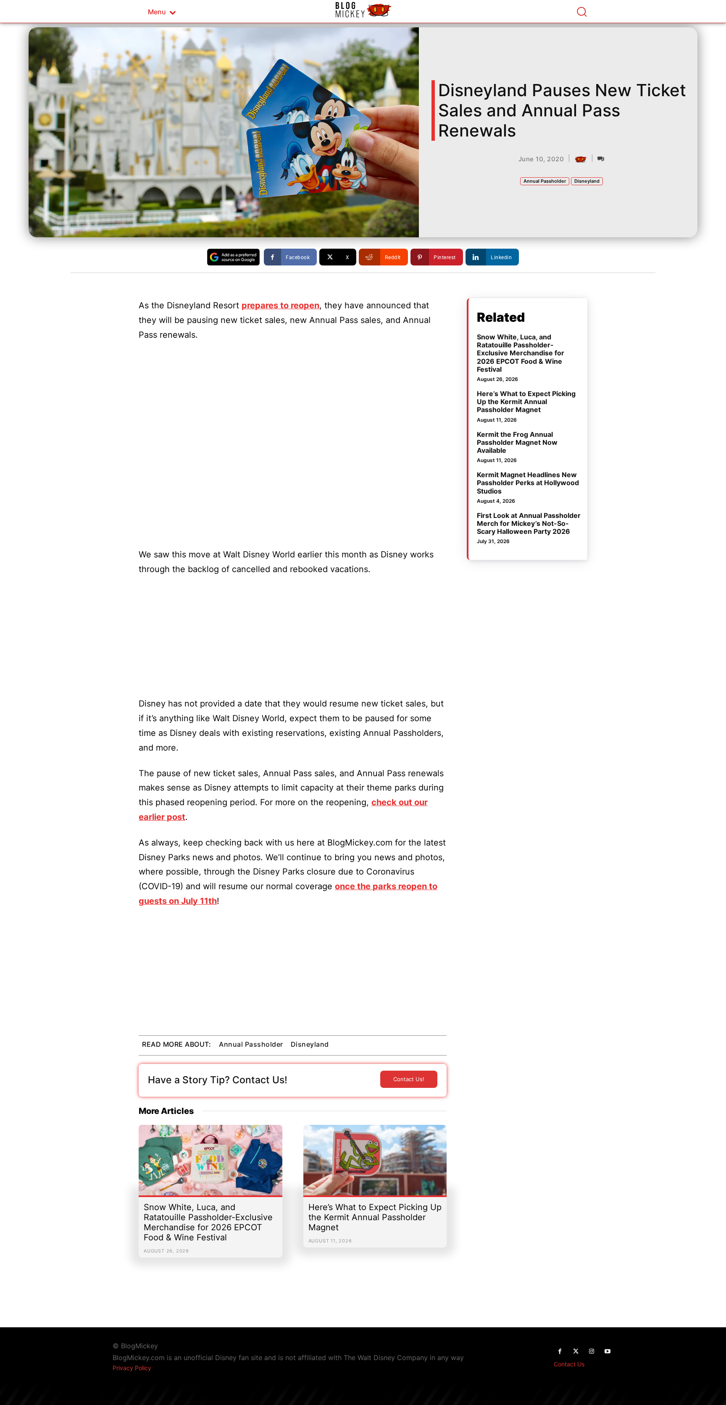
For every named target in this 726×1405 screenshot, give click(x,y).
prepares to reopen (280, 305)
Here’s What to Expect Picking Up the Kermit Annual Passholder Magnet (375, 1217)
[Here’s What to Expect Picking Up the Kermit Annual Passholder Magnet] (375, 1164)
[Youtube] (607, 1352)
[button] (581, 11)
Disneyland (587, 181)
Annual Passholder (544, 181)
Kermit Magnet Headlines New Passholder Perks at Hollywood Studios (528, 482)
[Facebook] (560, 1352)
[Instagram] (591, 1352)
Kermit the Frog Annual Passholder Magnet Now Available (517, 442)
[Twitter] (575, 1352)
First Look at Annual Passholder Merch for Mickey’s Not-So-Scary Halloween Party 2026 (529, 523)
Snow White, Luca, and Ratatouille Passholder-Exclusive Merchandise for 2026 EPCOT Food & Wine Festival (208, 1222)
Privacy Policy (132, 1367)
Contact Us (569, 1364)
